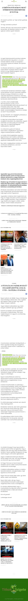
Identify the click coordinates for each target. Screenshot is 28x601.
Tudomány (14, 283)
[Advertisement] (14, 46)
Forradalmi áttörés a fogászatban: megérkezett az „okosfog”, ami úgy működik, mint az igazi (6, 538)
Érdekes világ (17, 5)
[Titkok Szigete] (14, 589)
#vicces (4, 80)
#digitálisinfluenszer (17, 82)
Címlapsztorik (11, 5)
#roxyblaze (9, 82)
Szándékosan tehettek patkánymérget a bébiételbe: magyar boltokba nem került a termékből (6, 247)
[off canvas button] (2, 1)
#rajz (11, 85)
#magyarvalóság (6, 85)
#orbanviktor (12, 83)
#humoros (8, 80)
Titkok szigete (4, 15)
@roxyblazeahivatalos (7, 77)
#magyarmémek (21, 80)
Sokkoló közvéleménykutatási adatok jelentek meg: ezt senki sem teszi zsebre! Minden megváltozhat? (7, 270)
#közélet (17, 83)
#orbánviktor (5, 83)
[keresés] (26, 1)
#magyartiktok (14, 80)
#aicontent (4, 82)
